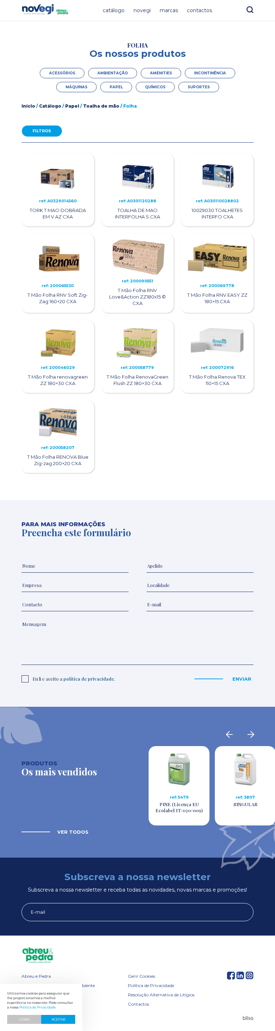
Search (250, 9)
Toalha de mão (101, 106)
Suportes (199, 87)
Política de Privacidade (151, 985)
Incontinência (210, 73)
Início (28, 106)
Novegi (142, 10)
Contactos (199, 10)
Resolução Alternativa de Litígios (161, 994)
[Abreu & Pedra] (137, 955)
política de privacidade (88, 679)
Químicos (155, 87)
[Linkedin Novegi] (240, 977)
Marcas (169, 10)
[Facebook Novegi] (231, 977)
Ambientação (112, 73)
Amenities (161, 73)
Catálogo (114, 10)
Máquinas (76, 87)
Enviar (241, 679)
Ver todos (72, 832)
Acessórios (62, 73)
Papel (116, 87)
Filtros (42, 130)
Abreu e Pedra (36, 976)
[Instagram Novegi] (250, 977)
